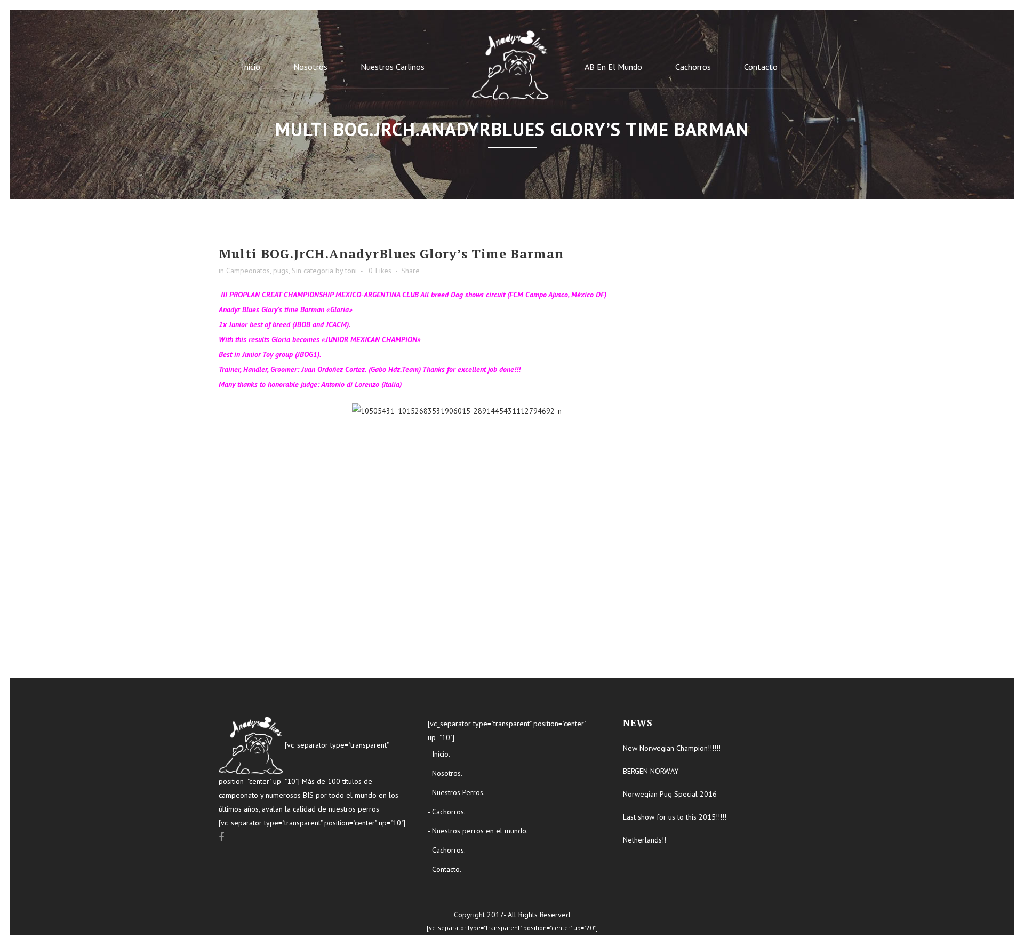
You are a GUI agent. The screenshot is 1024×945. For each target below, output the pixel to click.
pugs (281, 270)
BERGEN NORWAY (650, 771)
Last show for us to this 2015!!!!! (674, 817)
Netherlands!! (644, 840)
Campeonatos (248, 270)
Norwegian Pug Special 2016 (670, 794)
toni (351, 270)
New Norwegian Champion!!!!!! (672, 748)
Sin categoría (312, 270)
